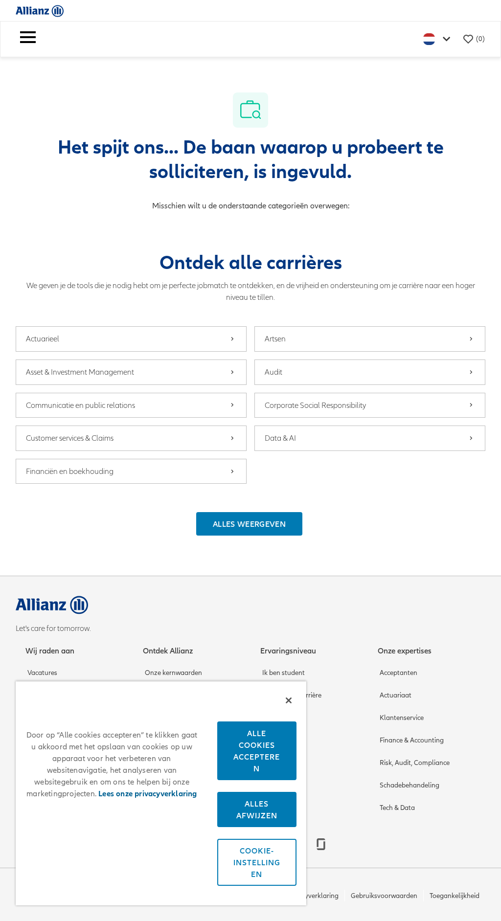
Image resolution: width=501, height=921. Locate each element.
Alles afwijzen (256, 809)
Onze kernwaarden (173, 673)
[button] (249, 524)
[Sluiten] (288, 700)
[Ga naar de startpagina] (40, 10)
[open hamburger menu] (28, 39)
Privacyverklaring (313, 896)
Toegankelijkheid (454, 896)
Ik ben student (283, 673)
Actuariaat (395, 695)
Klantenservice (402, 718)
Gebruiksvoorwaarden (384, 896)
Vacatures (42, 673)
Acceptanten (398, 673)
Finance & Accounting (412, 740)
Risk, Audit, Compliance (415, 763)
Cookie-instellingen (256, 862)
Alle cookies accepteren (256, 751)
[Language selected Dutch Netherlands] (439, 38)
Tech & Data (397, 808)
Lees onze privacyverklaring (147, 794)
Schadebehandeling (409, 785)
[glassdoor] (321, 844)
